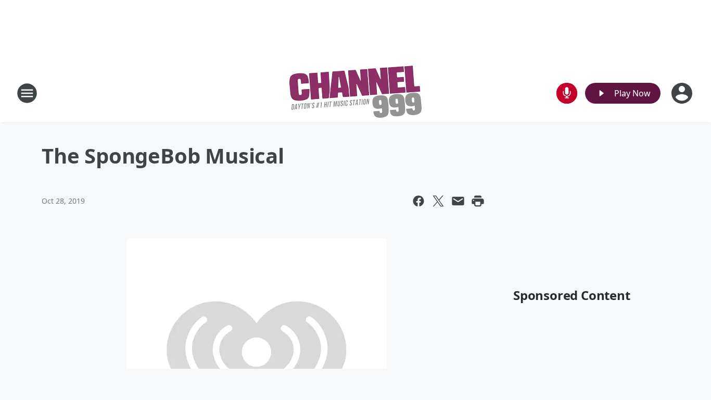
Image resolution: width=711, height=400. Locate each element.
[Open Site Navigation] (27, 93)
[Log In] (682, 93)
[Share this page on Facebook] (418, 201)
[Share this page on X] (438, 201)
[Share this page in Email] (458, 201)
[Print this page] (478, 201)
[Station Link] (355, 93)
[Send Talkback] (566, 93)
